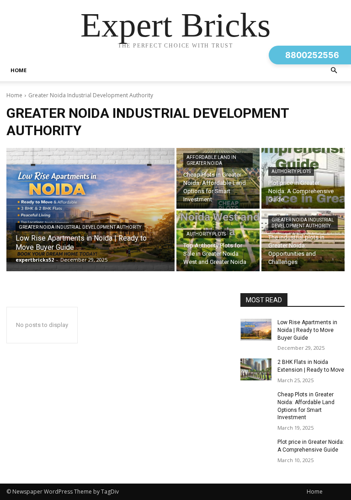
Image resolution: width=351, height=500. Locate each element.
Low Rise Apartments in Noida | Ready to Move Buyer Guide (307, 330)
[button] (334, 70)
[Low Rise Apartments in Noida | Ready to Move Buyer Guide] (90, 209)
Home (19, 70)
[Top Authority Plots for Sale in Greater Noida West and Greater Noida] (218, 241)
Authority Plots (291, 171)
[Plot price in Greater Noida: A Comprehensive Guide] (303, 178)
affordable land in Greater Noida (211, 160)
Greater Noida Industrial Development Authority (80, 227)
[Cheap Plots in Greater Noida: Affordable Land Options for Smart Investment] (218, 178)
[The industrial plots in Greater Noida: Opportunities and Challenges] (303, 241)
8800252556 (312, 55)
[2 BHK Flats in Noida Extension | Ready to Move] (255, 369)
